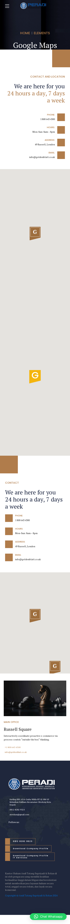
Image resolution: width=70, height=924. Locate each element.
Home (25, 33)
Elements (42, 33)
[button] (35, 234)
